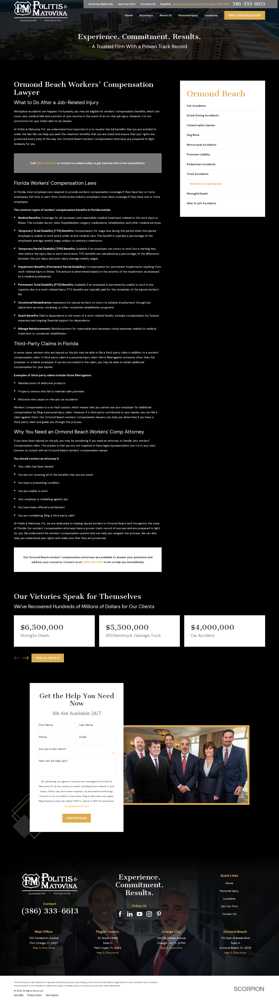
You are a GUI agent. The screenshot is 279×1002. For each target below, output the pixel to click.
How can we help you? (53, 760)
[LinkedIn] (130, 914)
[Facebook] (120, 914)
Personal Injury (229, 891)
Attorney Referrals (100, 4)
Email (82, 737)
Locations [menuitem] (211, 15)
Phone (43, 737)
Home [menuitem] (129, 15)
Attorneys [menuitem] (146, 15)
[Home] (40, 11)
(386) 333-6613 (46, 163)
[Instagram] (149, 914)
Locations (229, 898)
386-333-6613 (248, 4)
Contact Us (148, 4)
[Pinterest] (159, 914)
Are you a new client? (52, 749)
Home (229, 883)
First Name (46, 725)
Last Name (86, 725)
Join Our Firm (126, 4)
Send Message (76, 818)
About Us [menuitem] (166, 15)
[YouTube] (139, 914)
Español (165, 4)
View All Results (48, 658)
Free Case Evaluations (244, 15)
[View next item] (26, 658)
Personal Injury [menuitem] (188, 15)
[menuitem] (222, 106)
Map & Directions (44, 948)
